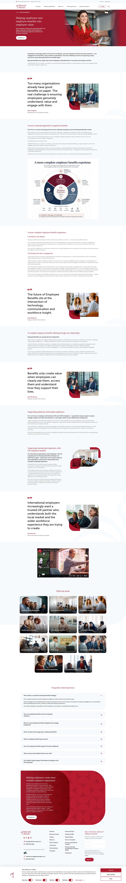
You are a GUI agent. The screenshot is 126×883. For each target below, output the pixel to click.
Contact (102, 1)
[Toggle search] (108, 6)
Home (17, 12)
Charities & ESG (69, 834)
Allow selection (111, 874)
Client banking (54, 848)
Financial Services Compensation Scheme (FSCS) (71, 848)
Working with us (71, 6)
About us (60, 6)
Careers (52, 837)
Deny (111, 878)
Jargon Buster (69, 837)
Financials (52, 851)
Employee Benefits (49, 6)
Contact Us (53, 845)
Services (38, 6)
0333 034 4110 (30, 844)
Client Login (107, 1)
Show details (79, 880)
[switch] (45, 880)
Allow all (111, 870)
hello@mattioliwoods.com (33, 841)
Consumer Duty (69, 831)
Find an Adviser (54, 842)
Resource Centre (84, 6)
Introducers (68, 853)
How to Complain (70, 839)
